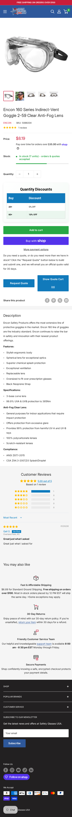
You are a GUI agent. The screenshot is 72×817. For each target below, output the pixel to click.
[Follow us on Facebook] (5, 770)
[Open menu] (5, 11)
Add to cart (36, 230)
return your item (27, 622)
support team (44, 643)
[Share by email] (66, 300)
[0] (66, 12)
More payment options (36, 249)
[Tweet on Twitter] (60, 300)
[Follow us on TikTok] (24, 770)
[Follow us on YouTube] (18, 770)
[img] (10, 526)
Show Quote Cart (53, 283)
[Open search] (52, 11)
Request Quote (19, 283)
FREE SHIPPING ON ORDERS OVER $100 (36, 2)
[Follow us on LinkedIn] (31, 770)
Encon (7, 122)
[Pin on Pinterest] (53, 300)
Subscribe (14, 743)
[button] (21, 491)
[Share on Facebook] (47, 300)
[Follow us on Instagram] (12, 770)
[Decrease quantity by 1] (19, 174)
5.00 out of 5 (45, 481)
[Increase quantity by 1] (37, 174)
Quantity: (8, 174)
